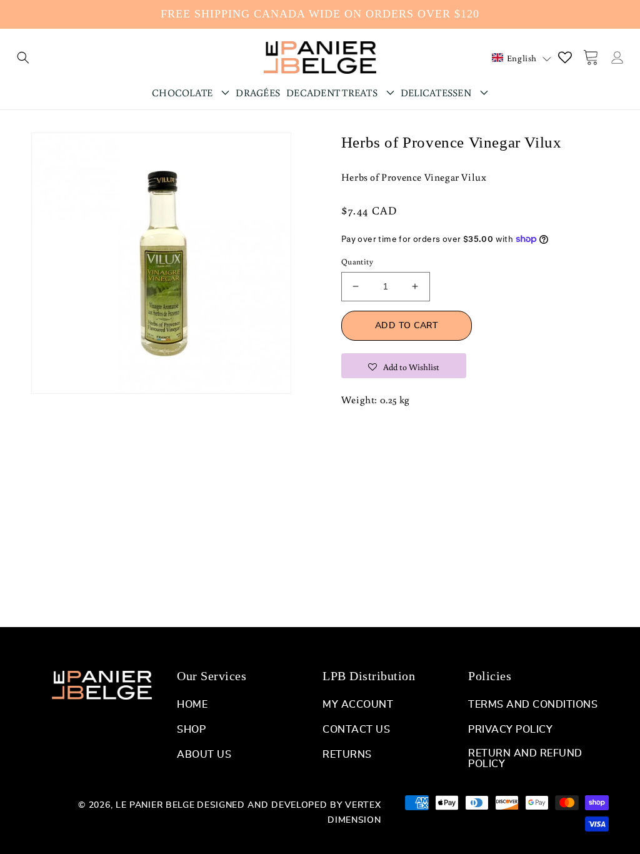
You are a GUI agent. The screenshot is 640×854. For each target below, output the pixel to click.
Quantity (357, 261)
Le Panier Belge (155, 805)
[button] (23, 57)
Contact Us (356, 730)
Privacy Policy (510, 730)
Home (192, 705)
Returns (347, 755)
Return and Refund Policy (525, 758)
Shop (191, 730)
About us (204, 755)
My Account (357, 705)
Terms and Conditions (533, 705)
